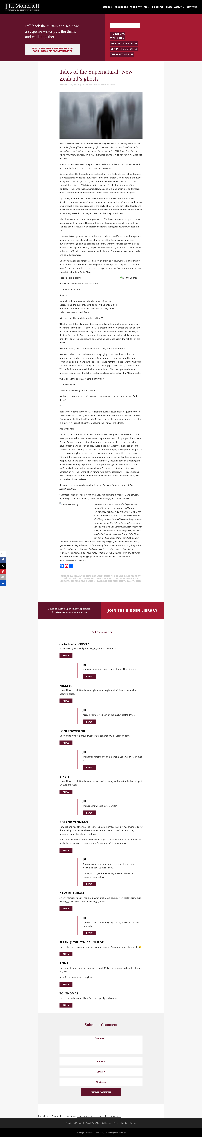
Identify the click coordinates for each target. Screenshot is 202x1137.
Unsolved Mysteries (117, 36)
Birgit (64, 776)
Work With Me (138, 7)
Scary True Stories (123, 49)
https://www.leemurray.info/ (73, 560)
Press (116, 1123)
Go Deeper (157, 7)
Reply (66, 655)
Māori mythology (84, 578)
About (178, 7)
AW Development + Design (115, 1132)
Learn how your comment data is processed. (99, 1116)
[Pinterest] (3, 571)
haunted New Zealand (88, 576)
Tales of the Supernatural (99, 84)
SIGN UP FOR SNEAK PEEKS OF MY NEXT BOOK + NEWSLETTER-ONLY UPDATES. (52, 49)
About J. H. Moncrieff (75, 1123)
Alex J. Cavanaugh (75, 643)
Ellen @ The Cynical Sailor (82, 942)
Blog (169, 7)
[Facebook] (3, 560)
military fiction (107, 578)
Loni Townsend (72, 731)
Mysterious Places (123, 43)
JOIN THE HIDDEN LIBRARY (132, 610)
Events (124, 1123)
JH (84, 664)
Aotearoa (67, 576)
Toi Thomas (69, 993)
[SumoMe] (3, 583)
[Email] (3, 577)
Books (106, 7)
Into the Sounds (114, 576)
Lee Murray (133, 576)
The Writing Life (122, 54)
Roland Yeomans (74, 822)
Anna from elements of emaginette (77, 977)
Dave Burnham (72, 893)
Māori (68, 578)
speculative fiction (83, 581)
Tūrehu (137, 581)
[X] (3, 566)
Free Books (121, 7)
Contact (192, 7)
